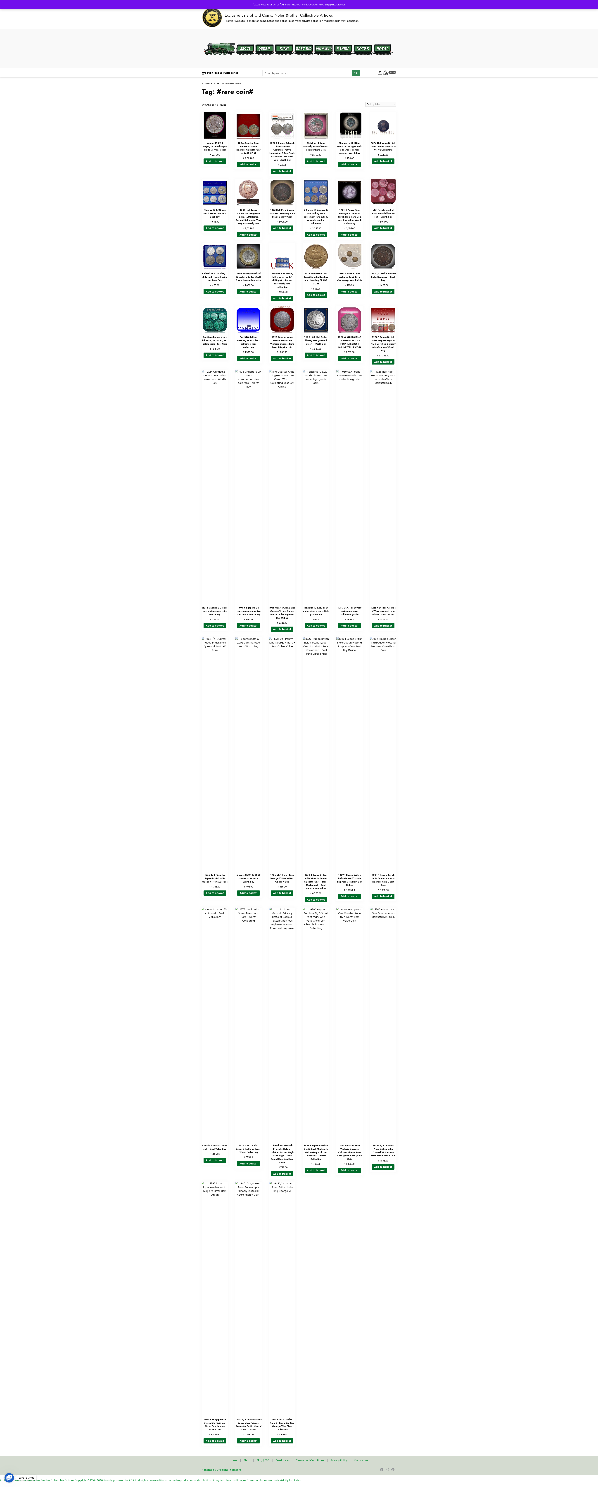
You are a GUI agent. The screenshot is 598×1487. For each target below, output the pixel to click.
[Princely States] (323, 42)
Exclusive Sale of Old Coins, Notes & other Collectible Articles (279, 15)
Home (233, 1460)
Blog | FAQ (263, 1460)
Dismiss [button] (340, 4)
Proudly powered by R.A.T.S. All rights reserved (131, 1480)
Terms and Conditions (310, 1460)
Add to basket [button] (215, 161)
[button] (9, 1478)
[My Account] (380, 72)
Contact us (361, 1460)
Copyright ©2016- (86, 1480)
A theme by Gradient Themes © (221, 1470)
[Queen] (264, 42)
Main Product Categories (222, 72)
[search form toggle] (393, 49)
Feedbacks (283, 1460)
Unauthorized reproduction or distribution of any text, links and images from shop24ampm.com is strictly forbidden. (230, 1480)
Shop (247, 1460)
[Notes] (363, 42)
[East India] (303, 42)
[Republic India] (343, 42)
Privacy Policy (339, 1460)
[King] (284, 42)
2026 (100, 1480)
